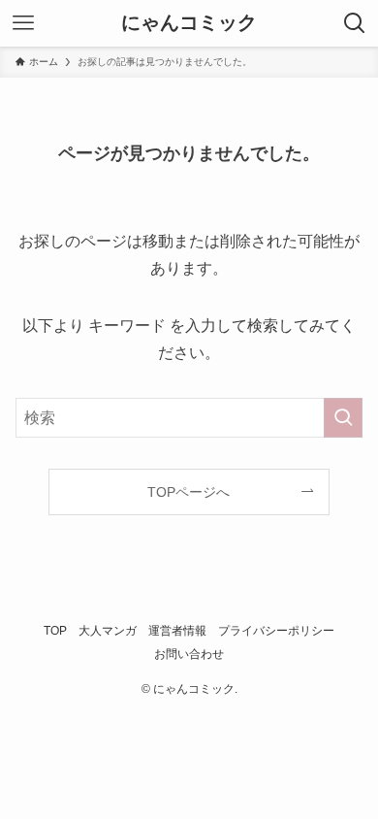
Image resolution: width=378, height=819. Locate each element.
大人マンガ (108, 630)
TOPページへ (188, 492)
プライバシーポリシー (276, 630)
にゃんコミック (189, 23)
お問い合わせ (189, 653)
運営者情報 (177, 630)
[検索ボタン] (354, 23)
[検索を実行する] (343, 418)
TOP (55, 630)
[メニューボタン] (23, 23)
